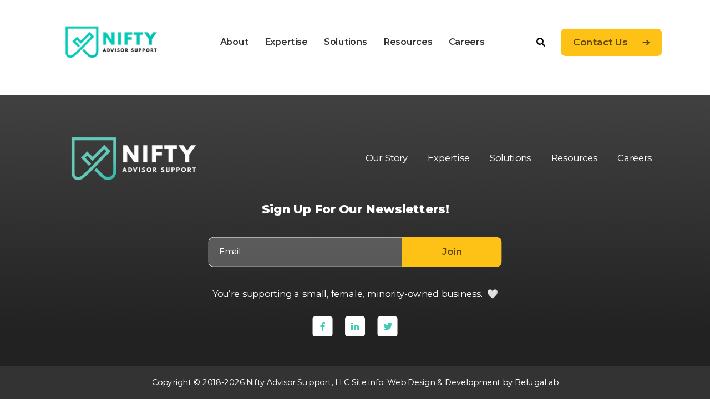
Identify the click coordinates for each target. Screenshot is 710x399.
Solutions (345, 41)
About (234, 41)
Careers (466, 41)
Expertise (285, 41)
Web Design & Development (443, 382)
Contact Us (600, 42)
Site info (367, 382)
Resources (407, 41)
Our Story (386, 158)
